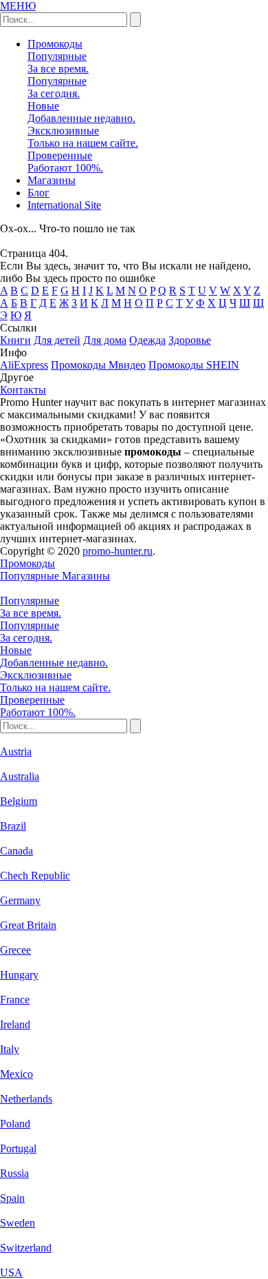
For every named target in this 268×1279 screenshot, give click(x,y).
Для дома (104, 340)
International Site (64, 205)
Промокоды (54, 44)
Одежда (147, 340)
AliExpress (24, 365)
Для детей (57, 340)
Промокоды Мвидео (98, 365)
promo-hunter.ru (117, 551)
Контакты (23, 390)
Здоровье (189, 340)
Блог (38, 192)
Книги (15, 340)
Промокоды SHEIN (193, 365)
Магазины (51, 180)
